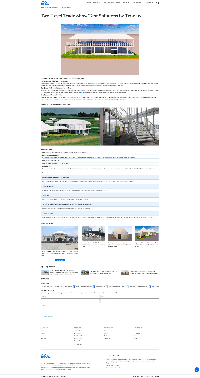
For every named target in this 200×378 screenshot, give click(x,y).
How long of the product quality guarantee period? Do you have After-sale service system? (67, 204)
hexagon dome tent (47, 286)
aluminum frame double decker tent (118, 286)
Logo (45, 3)
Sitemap (156, 376)
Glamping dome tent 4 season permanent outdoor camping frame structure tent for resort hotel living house (120, 236)
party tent (82, 92)
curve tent (132, 286)
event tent (85, 217)
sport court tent (105, 217)
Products (43, 333)
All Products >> (78, 344)
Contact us (44, 341)
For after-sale (45, 195)
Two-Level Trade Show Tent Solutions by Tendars (58, 7)
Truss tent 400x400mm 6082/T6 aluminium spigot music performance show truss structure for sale (93, 236)
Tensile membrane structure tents (84, 286)
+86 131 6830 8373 (113, 365)
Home (42, 7)
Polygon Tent (78, 338)
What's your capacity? (48, 186)
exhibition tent (91, 217)
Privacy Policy (136, 376)
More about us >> (68, 369)
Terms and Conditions (147, 376)
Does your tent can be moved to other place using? (56, 177)
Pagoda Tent (77, 341)
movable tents (58, 286)
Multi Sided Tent (78, 336)
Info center (43, 338)
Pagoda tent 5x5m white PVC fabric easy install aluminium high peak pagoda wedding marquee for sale (146, 236)
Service (106, 333)
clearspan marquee (100, 286)
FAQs (135, 338)
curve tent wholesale (143, 286)
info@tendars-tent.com (116, 367)
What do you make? (47, 213)
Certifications (107, 336)
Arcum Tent (77, 333)
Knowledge (137, 333)
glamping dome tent (147, 217)
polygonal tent (69, 286)
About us (43, 336)
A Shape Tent (78, 331)
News (135, 336)
